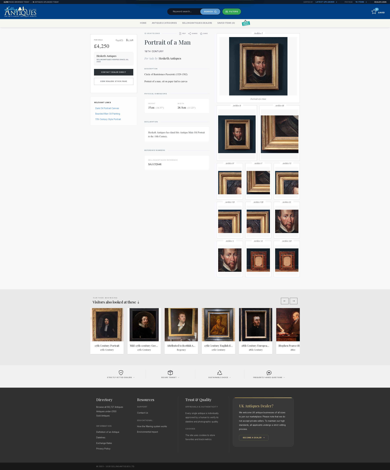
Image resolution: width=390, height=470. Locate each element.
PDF (184, 33)
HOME (143, 23)
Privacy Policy (103, 448)
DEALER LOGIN (380, 2)
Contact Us (142, 413)
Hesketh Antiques (170, 58)
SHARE (195, 33)
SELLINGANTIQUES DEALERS (197, 23)
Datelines (100, 437)
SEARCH (208, 11)
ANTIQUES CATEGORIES (164, 23)
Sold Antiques (103, 415)
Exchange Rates (104, 443)
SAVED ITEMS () (226, 23)
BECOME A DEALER (252, 437)
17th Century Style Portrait (108, 119)
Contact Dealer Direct (113, 72)
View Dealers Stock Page (113, 81)
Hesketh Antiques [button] (106, 56)
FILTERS (233, 11)
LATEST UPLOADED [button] (325, 2)
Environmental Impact (147, 432)
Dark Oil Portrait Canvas (107, 108)
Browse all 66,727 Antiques (109, 407)
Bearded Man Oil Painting (107, 114)
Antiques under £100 (106, 411)
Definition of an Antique (107, 432)
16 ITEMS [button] (360, 2)
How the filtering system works (152, 426)
